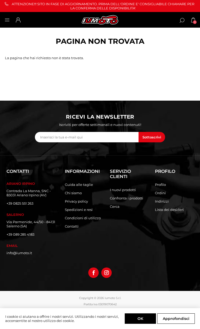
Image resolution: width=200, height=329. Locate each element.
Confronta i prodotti (126, 198)
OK (140, 318)
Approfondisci (176, 318)
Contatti (72, 226)
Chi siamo (73, 193)
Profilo (160, 184)
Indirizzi (162, 201)
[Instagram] (106, 272)
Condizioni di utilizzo (83, 218)
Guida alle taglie (79, 184)
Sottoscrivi (151, 137)
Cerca (115, 206)
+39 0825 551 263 (20, 203)
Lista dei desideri (169, 210)
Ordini (160, 193)
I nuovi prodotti (123, 190)
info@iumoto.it (19, 253)
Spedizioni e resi (79, 210)
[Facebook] (93, 272)
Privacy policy (76, 201)
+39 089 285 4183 (20, 234)
